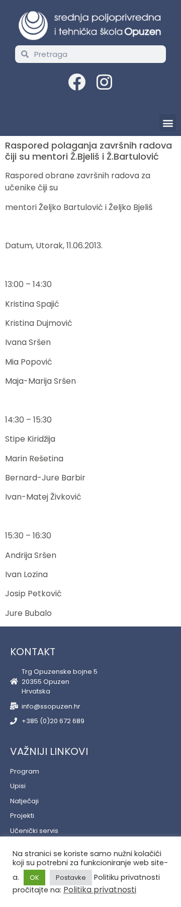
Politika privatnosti (99, 889)
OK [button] (34, 877)
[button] (167, 122)
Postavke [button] (71, 877)
